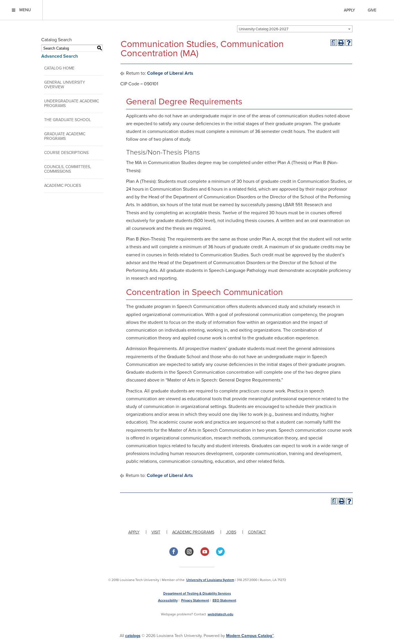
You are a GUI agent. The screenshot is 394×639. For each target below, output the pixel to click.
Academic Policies (62, 185)
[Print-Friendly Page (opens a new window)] (341, 43)
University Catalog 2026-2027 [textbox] (263, 29)
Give (372, 10)
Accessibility (168, 600)
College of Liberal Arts (170, 73)
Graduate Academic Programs (64, 136)
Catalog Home (59, 68)
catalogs (132, 635)
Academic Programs (193, 532)
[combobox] (294, 28)
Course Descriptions (66, 152)
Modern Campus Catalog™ (250, 635)
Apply (349, 10)
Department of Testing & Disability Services (197, 593)
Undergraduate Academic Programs (71, 103)
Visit (155, 532)
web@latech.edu (220, 614)
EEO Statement (224, 600)
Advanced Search (59, 56)
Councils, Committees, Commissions (67, 169)
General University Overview (64, 84)
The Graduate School (67, 119)
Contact (257, 532)
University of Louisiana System (210, 580)
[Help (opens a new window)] (349, 43)
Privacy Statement (195, 600)
